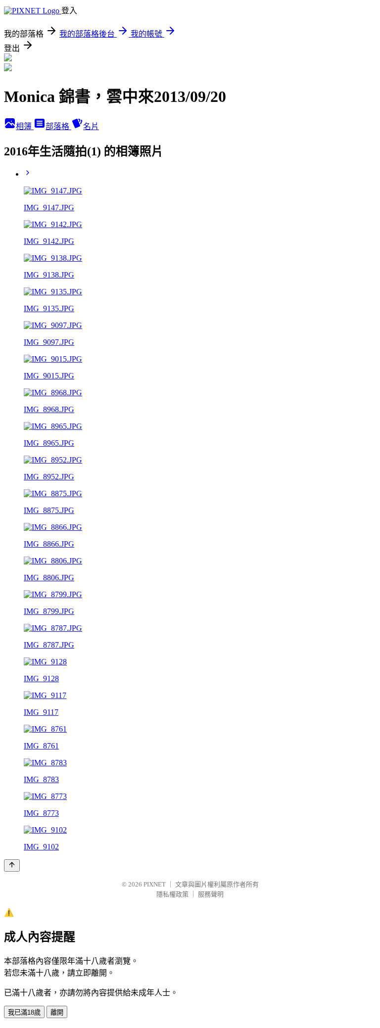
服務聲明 (211, 894)
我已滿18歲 (24, 1012)
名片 (91, 126)
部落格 (58, 126)
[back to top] (12, 865)
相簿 (25, 126)
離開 (56, 1012)
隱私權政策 (172, 894)
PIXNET (154, 884)
